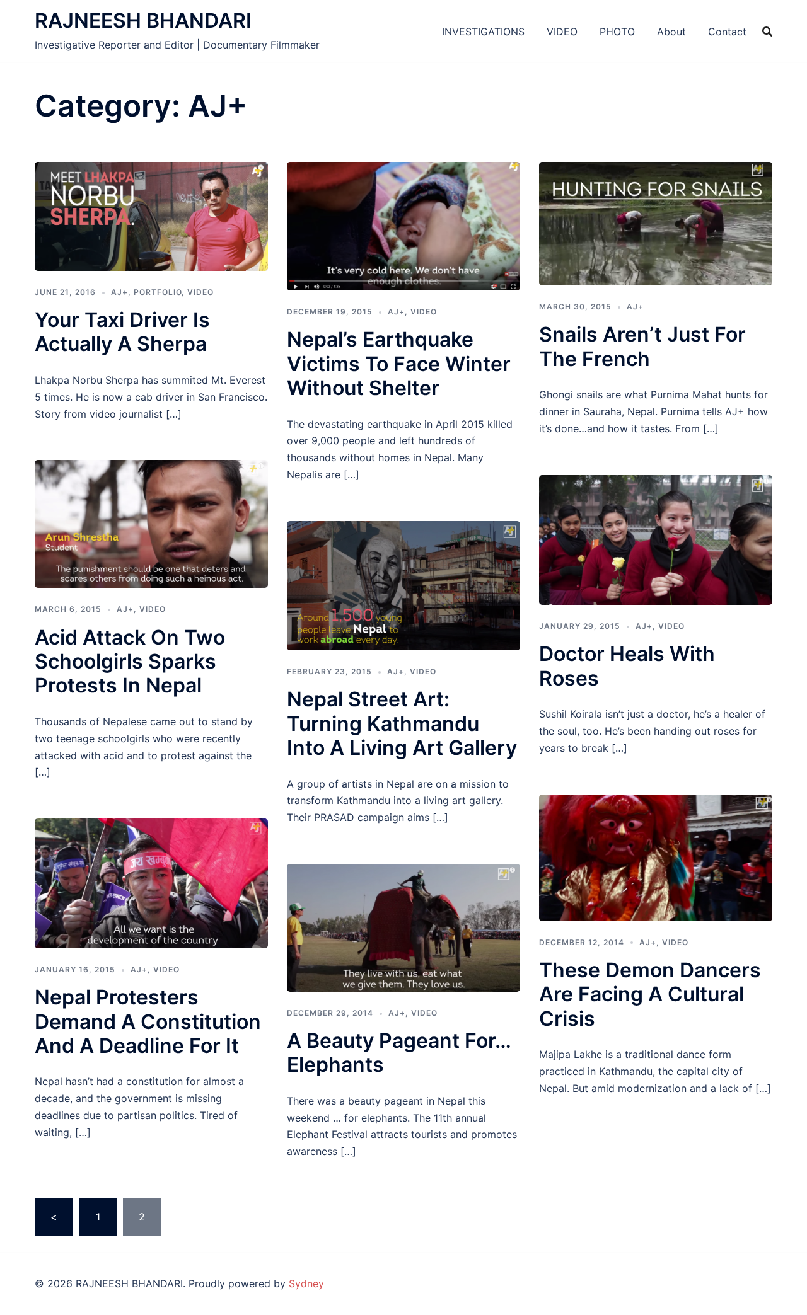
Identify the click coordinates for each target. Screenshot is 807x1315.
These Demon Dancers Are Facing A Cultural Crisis (650, 994)
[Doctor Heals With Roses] (655, 538)
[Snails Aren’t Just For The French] (655, 222)
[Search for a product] (767, 31)
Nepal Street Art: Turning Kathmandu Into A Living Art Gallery (402, 723)
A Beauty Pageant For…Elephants (399, 1052)
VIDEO (562, 31)
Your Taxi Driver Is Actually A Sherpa (122, 331)
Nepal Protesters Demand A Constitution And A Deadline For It (148, 1021)
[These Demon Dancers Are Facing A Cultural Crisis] (655, 857)
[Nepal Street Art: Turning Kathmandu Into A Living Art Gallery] (403, 584)
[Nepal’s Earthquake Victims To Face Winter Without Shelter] (403, 225)
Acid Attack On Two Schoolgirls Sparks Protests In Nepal (130, 661)
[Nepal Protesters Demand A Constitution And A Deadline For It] (151, 882)
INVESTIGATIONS (483, 31)
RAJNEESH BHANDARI (143, 20)
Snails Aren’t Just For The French (642, 346)
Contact (727, 31)
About (671, 31)
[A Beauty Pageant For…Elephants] (403, 927)
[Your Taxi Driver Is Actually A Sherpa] (151, 215)
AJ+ (119, 292)
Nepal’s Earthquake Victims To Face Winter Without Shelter (399, 363)
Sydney (306, 1283)
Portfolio (158, 292)
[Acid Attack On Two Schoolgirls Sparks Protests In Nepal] (151, 523)
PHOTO (617, 31)
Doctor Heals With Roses (627, 665)
